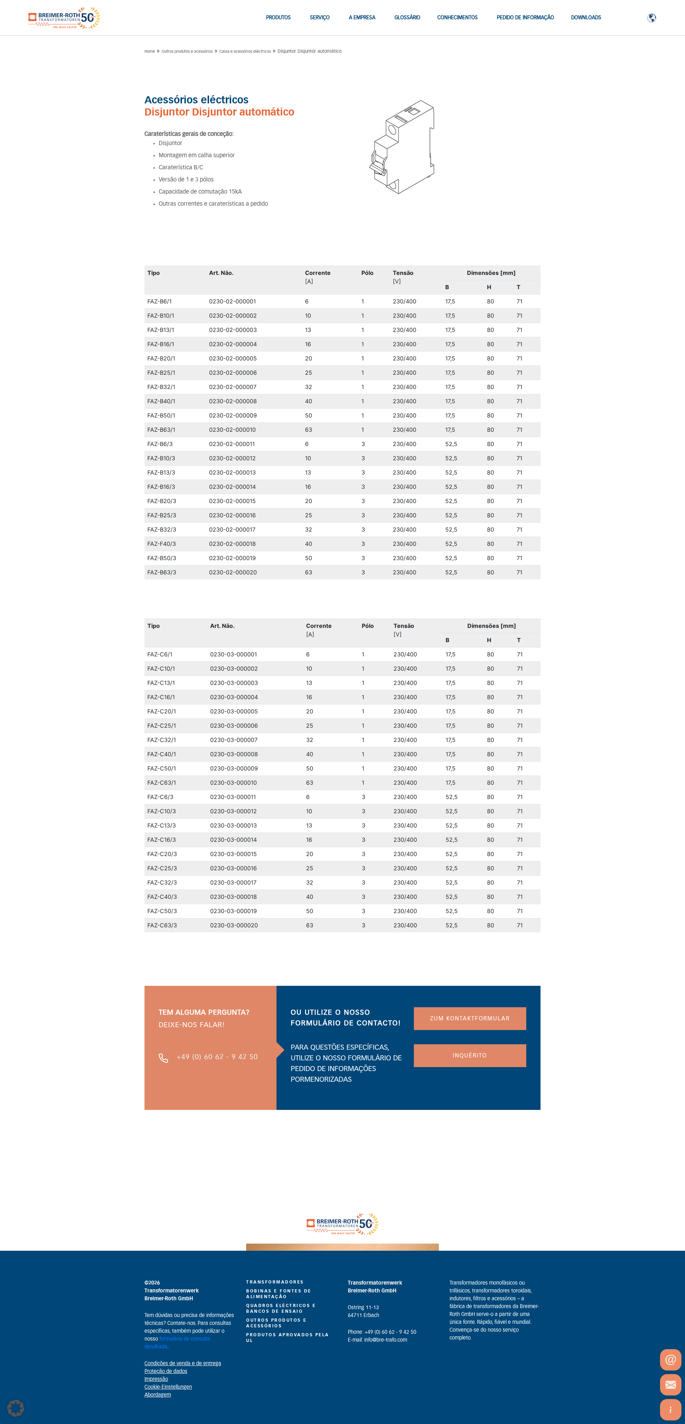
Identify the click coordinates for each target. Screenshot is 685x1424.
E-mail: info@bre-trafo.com (377, 1340)
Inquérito (470, 1056)
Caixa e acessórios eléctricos (245, 51)
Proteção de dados (165, 1371)
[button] (15, 1408)
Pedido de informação (525, 17)
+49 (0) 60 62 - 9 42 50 (217, 1057)
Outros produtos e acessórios (187, 51)
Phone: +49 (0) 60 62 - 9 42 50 (382, 1332)
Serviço (320, 17)
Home (149, 51)
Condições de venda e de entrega (182, 1363)
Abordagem (157, 1395)
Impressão (156, 1379)
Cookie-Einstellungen (168, 1387)
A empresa (362, 17)
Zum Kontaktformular (470, 1018)
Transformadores (275, 1282)
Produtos (278, 17)
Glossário (407, 17)
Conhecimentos (457, 17)
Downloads (586, 17)
